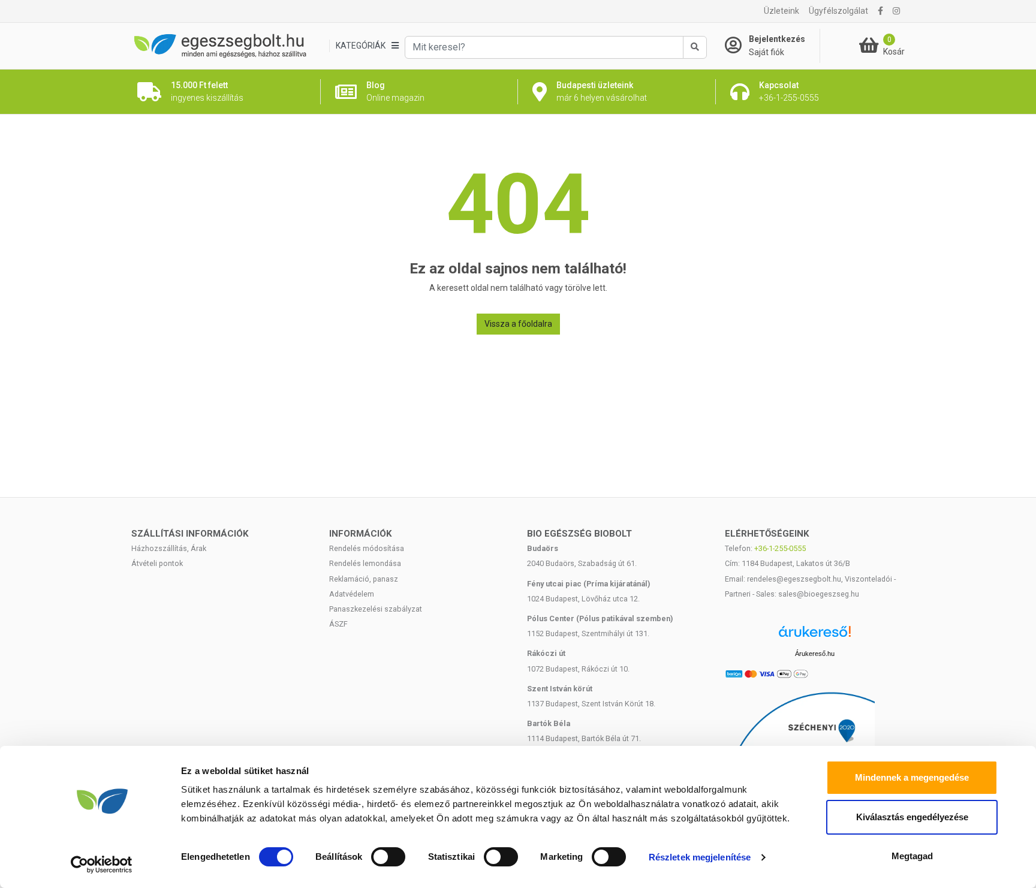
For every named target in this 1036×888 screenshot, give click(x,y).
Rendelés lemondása (365, 563)
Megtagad (912, 856)
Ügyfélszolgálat (838, 11)
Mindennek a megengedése (912, 777)
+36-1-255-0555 (780, 548)
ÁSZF (338, 623)
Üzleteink (781, 11)
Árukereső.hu (815, 653)
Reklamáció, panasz (363, 578)
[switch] (388, 856)
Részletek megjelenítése (700, 857)
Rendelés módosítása (366, 548)
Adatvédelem (351, 593)
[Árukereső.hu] (815, 636)
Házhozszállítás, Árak (168, 548)
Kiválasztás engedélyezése (912, 817)
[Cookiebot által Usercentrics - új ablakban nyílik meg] (101, 865)
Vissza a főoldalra (518, 324)
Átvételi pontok (157, 563)
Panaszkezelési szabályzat (375, 608)
